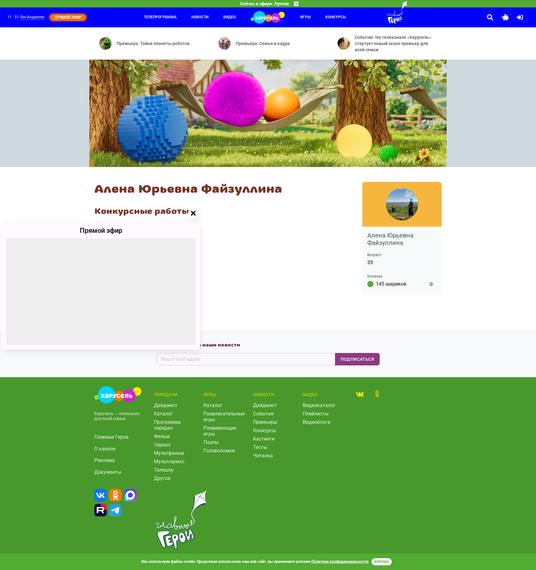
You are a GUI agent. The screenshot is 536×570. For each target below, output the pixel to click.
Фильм (162, 436)
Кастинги (264, 439)
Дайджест (165, 405)
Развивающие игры (219, 431)
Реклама (104, 460)
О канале (104, 449)
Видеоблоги (316, 422)
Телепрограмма (160, 17)
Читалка (263, 456)
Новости (199, 17)
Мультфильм (169, 453)
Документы (107, 472)
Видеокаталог (319, 405)
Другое (162, 478)
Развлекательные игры (224, 417)
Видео (229, 17)
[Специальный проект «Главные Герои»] (377, 12)
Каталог (163, 414)
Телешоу (164, 470)
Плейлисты (315, 414)
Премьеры (265, 422)
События (263, 414)
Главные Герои (111, 437)
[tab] (359, 394)
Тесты (260, 447)
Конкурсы (335, 17)
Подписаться (357, 359)
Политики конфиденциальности (339, 561)
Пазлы (211, 442)
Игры (305, 17)
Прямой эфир (101, 230)
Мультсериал (169, 461)
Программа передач (167, 425)
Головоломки (219, 451)
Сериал (162, 445)
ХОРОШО (381, 562)
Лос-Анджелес (32, 17)
